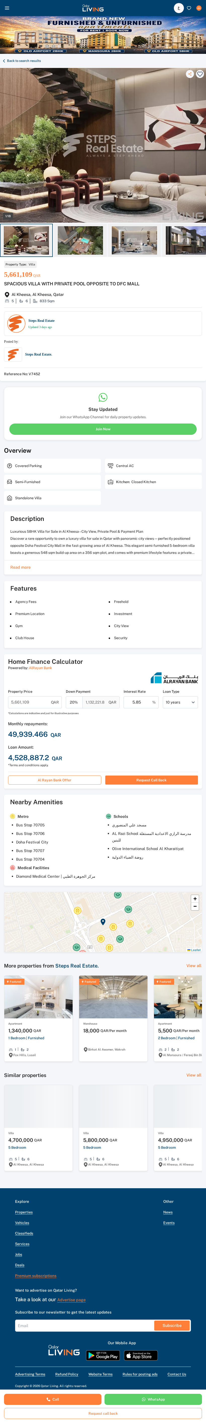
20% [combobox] (74, 702)
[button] (93, 8)
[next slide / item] (203, 240)
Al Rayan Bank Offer (54, 780)
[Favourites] (189, 8)
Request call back (151, 780)
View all (193, 965)
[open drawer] (7, 8)
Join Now (103, 429)
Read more (20, 567)
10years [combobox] (173, 702)
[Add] (199, 8)
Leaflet (195, 950)
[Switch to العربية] (179, 8)
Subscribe (172, 1325)
